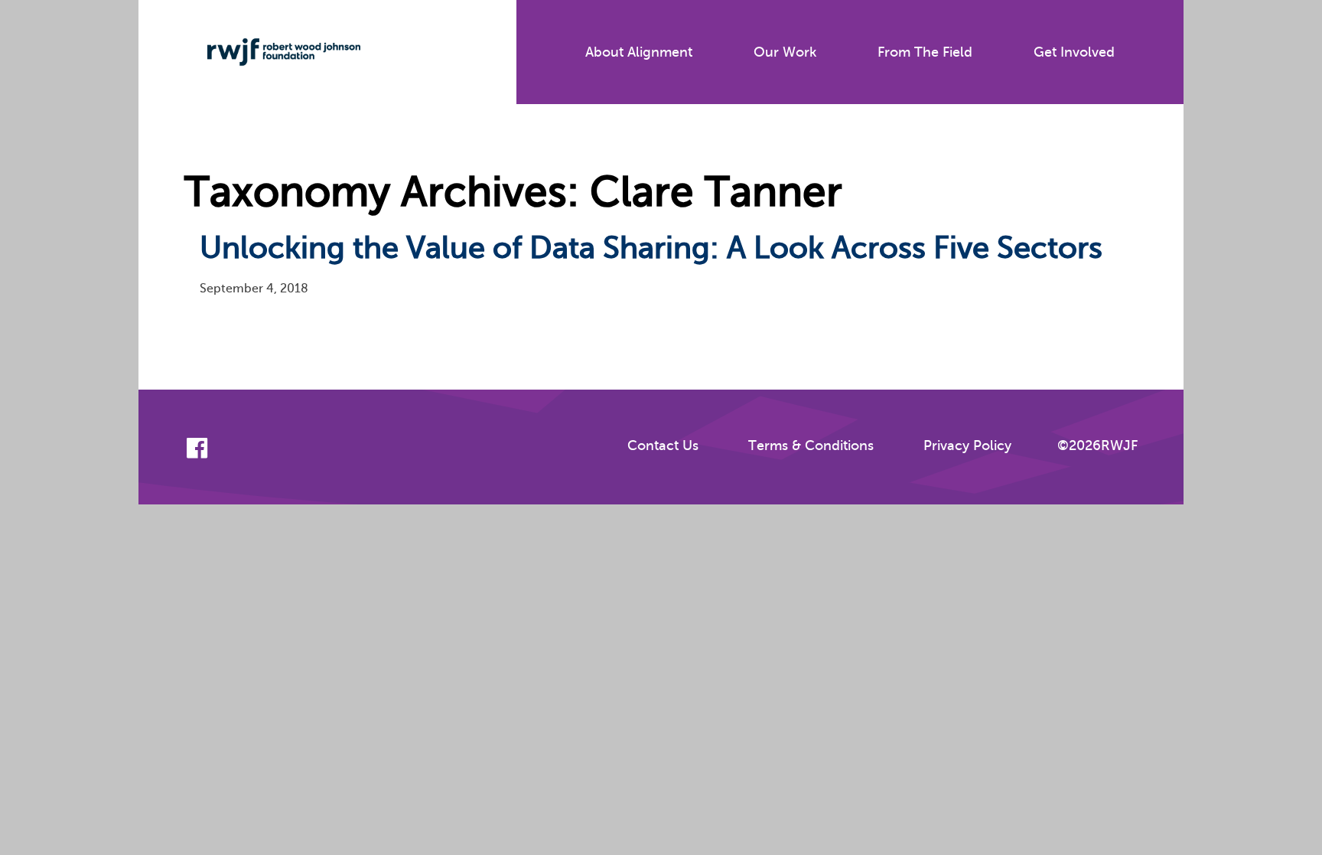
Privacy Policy (967, 445)
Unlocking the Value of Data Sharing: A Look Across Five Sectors (651, 247)
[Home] (272, 52)
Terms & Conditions (811, 445)
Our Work (785, 52)
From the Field (925, 52)
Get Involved (1074, 52)
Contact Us (662, 445)
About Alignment (638, 52)
